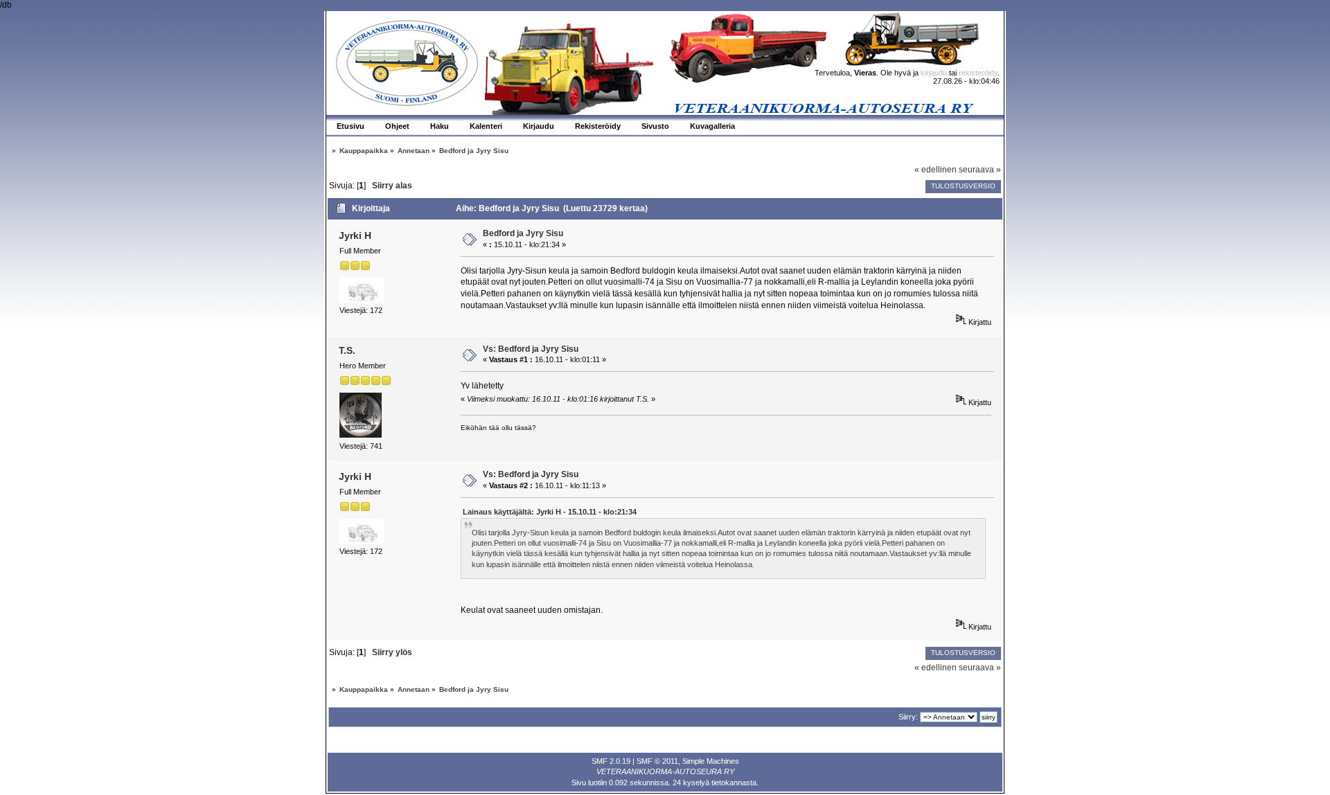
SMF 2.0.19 (611, 761)
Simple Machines (710, 761)
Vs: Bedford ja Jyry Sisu (530, 349)
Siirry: (908, 717)
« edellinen (935, 170)
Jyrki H (355, 235)
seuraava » (980, 170)
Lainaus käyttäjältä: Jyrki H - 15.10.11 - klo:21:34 (550, 512)
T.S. (347, 350)
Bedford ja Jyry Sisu (523, 233)
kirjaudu (934, 73)
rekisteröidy (978, 73)
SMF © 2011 (657, 761)
